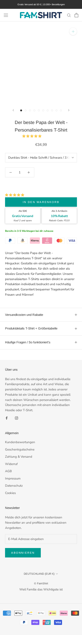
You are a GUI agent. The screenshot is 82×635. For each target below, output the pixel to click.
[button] (32, 136)
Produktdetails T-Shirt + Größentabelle (31, 328)
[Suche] (69, 15)
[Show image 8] (52, 110)
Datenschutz (14, 485)
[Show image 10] (61, 110)
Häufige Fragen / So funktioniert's (27, 342)
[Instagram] (16, 417)
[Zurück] (13, 110)
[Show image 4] (34, 110)
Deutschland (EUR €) (39, 573)
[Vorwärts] (68, 110)
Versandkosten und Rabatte (24, 314)
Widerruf (11, 464)
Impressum (13, 478)
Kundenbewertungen (20, 442)
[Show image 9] (56, 110)
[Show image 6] (43, 110)
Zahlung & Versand (18, 457)
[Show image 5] (39, 110)
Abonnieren (23, 552)
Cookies (10, 493)
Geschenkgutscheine (19, 449)
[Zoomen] (73, 31)
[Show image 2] (25, 110)
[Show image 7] (48, 110)
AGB (8, 471)
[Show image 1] (21, 110)
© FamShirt (41, 583)
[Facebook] (6, 417)
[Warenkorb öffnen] (76, 15)
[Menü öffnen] (6, 15)
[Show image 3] (30, 110)
